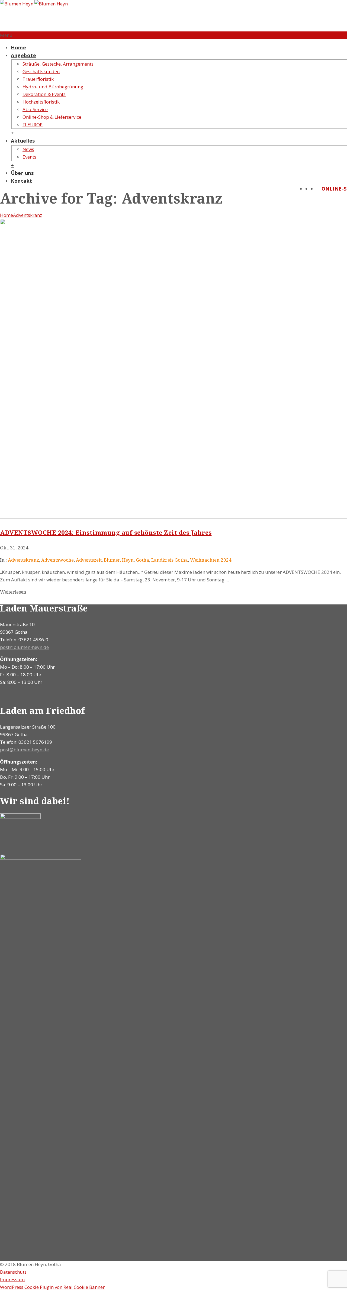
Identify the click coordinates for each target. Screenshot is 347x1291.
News (28, 149)
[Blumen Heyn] (34, 4)
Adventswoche (57, 560)
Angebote (23, 55)
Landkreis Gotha (169, 560)
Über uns (22, 173)
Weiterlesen (13, 592)
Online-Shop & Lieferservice (52, 117)
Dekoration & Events (44, 94)
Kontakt (21, 181)
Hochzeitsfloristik (41, 102)
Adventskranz (27, 215)
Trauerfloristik (38, 79)
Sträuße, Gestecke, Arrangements (58, 64)
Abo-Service (35, 109)
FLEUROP (33, 124)
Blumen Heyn (119, 560)
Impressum (12, 1279)
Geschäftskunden (41, 71)
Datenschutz (13, 1272)
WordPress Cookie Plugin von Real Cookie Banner (52, 1287)
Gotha (142, 560)
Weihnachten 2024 (211, 560)
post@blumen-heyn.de (24, 647)
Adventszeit (89, 560)
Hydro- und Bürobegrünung (53, 86)
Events (29, 157)
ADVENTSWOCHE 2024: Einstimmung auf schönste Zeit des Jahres (106, 532)
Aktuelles (23, 140)
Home (18, 47)
